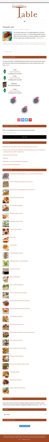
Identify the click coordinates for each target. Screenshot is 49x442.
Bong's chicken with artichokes (17, 387)
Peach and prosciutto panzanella (18, 348)
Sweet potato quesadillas (16, 205)
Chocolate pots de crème (16, 340)
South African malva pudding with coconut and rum (22, 189)
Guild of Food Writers (14, 71)
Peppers (36, 42)
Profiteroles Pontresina (16, 380)
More (7, 65)
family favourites (23, 44)
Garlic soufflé (13, 245)
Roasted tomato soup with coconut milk (20, 308)
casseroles (7, 44)
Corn (8, 42)
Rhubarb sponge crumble (16, 213)
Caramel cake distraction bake (10, 155)
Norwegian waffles (15, 372)
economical (16, 44)
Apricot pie (12, 237)
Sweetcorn (43, 44)
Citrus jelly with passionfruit (17, 197)
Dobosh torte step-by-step (16, 324)
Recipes (38, 44)
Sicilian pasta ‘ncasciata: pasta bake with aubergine (15, 161)
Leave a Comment (24, 29)
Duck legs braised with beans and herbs (19, 300)
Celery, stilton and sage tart (17, 284)
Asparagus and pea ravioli (16, 221)
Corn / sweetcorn (14, 42)
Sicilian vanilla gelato (15, 276)
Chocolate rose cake (15, 269)
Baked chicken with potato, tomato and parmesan (22, 332)
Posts (43, 42)
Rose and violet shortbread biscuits (11, 164)
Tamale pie (8, 26)
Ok (19, 439)
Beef (5, 42)
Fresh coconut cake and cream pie (18, 292)
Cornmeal (21, 42)
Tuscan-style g (13, 181)
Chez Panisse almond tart (16, 316)
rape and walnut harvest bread (24, 181)
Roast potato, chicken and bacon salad (19, 364)
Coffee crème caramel (15, 229)
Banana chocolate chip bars (17, 356)
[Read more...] (40, 38)
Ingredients (27, 42)
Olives (32, 42)
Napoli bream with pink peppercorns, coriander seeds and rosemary (26, 173)
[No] (47, 438)
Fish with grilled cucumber (16, 253)
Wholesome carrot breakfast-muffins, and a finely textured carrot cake (20, 146)
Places (40, 42)
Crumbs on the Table (24, 11)
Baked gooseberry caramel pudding (18, 261)
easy (11, 44)
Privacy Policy (26, 439)
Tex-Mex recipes (32, 44)
